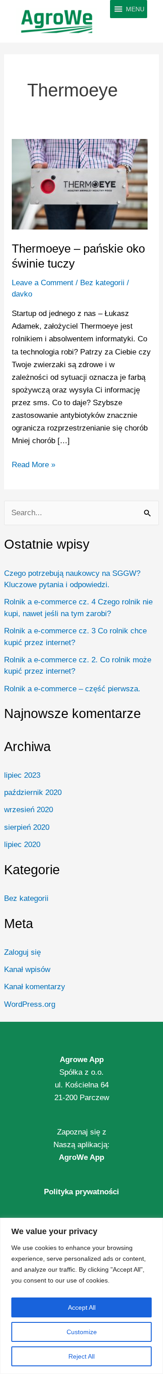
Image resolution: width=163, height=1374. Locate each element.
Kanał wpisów (27, 969)
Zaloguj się (22, 952)
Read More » (33, 464)
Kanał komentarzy (34, 986)
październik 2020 (33, 792)
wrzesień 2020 (28, 809)
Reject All (81, 1356)
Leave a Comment (42, 282)
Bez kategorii (26, 898)
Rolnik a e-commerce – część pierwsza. (72, 689)
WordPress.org (29, 1004)
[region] (81, 1296)
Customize (82, 1332)
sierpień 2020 (26, 827)
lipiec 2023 (22, 775)
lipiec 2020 (22, 844)
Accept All (82, 1307)
